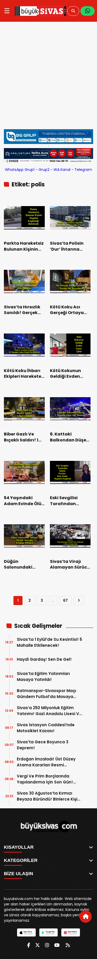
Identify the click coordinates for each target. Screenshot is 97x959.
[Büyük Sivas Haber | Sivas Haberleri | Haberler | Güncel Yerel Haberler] (40, 11)
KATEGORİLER (21, 860)
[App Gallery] (70, 932)
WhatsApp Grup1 (19, 169)
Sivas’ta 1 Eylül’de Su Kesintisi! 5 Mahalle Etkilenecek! (49, 642)
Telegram (83, 169)
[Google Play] (48, 932)
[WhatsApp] (87, 11)
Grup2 (44, 169)
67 (65, 600)
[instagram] (47, 945)
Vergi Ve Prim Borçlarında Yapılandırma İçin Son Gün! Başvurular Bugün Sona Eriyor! (47, 779)
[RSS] (68, 945)
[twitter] (37, 945)
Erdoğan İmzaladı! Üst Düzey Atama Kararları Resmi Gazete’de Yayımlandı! (46, 762)
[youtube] (56, 945)
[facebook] (28, 945)
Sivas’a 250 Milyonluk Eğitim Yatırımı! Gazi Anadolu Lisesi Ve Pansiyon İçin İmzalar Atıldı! (49, 711)
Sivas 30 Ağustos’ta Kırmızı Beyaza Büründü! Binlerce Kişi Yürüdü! (47, 796)
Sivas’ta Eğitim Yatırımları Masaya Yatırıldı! (43, 676)
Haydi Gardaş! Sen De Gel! (44, 659)
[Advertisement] (48, 75)
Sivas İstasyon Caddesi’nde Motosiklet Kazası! (45, 727)
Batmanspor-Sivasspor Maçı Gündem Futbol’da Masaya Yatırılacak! (46, 694)
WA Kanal (62, 169)
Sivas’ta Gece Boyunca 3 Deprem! (42, 745)
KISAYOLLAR (19, 847)
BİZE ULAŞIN (18, 873)
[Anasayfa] (85, 916)
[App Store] (26, 932)
